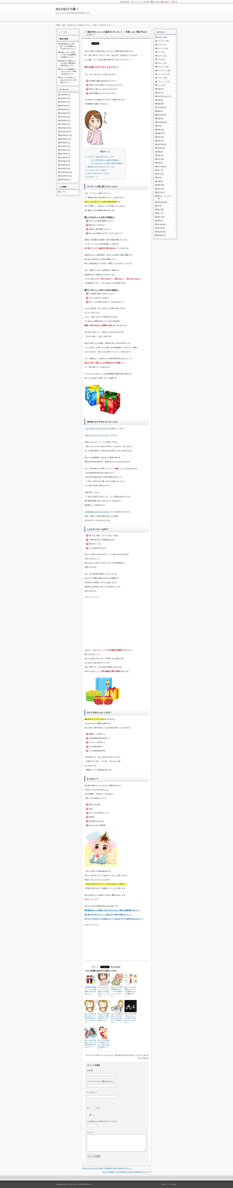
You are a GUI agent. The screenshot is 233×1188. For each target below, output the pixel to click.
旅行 (159, 141)
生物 (159, 163)
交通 (159, 89)
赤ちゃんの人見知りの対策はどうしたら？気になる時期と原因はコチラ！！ (103, 1045)
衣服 (159, 181)
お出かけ (161, 37)
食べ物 (141, 1058)
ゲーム (160, 52)
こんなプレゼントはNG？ (96, 170)
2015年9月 (64, 95)
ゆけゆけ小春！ (67, 9)
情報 (122, 1055)
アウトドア (161, 41)
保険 (159, 100)
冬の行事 (161, 107)
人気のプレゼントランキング (95, 435)
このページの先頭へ (170, 1184)
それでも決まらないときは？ (97, 173)
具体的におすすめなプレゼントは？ (100, 167)
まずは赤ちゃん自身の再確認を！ (106, 160)
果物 (159, 152)
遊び (145, 1055)
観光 (159, 189)
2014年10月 (64, 135)
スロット (161, 63)
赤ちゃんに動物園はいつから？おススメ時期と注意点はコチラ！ (68, 71)
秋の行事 (161, 166)
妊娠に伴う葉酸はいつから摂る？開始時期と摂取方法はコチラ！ (68, 63)
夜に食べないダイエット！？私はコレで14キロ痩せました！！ (108, 914)
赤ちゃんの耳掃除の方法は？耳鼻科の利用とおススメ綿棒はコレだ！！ (103, 1017)
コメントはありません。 (107, 1055)
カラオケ (161, 45)
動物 (159, 111)
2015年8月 (64, 98)
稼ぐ (159, 170)
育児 (128, 1055)
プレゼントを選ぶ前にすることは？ (100, 157)
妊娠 (159, 118)
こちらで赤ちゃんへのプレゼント (97, 428)
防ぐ (159, 213)
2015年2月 (64, 120)
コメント (90, 1132)
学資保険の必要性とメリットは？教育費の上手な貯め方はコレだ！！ (90, 990)
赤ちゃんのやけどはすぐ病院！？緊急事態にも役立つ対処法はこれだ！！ (107, 1168)
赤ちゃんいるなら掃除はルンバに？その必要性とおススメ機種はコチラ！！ (130, 991)
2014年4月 (64, 157)
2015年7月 (64, 102)
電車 (159, 221)
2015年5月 (64, 109)
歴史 (159, 155)
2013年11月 (64, 176)
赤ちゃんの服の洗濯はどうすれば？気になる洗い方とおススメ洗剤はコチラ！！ (117, 1018)
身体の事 (161, 202)
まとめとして (91, 177)
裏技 (159, 185)
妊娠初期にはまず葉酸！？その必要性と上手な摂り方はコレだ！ (68, 46)
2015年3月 (64, 117)
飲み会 (160, 228)
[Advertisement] (116, 624)
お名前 (90, 1070)
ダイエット (161, 67)
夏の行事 (161, 115)
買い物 (160, 192)
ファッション (162, 81)
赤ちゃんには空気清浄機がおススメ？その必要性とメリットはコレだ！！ (117, 991)
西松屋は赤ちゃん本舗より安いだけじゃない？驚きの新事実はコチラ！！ (112, 910)
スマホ (160, 59)
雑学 (159, 217)
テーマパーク (162, 70)
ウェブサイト (92, 1092)
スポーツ (161, 56)
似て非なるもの (163, 96)
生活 (125, 1055)
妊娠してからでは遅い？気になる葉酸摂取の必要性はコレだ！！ (68, 54)
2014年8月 (64, 143)
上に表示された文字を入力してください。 (103, 1121)
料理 (159, 137)
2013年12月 (64, 172)
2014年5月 (64, 154)
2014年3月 (64, 161)
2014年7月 (64, 146)
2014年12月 (64, 128)
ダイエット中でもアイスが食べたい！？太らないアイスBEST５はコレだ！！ (113, 919)
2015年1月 (64, 124)
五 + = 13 (93, 1108)
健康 (159, 104)
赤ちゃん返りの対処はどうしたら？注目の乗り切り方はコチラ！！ (90, 1044)
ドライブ (161, 78)
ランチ (160, 85)
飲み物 (146, 1058)
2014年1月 (64, 168)
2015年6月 (64, 106)
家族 (118, 1055)
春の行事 (161, 144)
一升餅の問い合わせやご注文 (95, 512)
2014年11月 (64, 131)
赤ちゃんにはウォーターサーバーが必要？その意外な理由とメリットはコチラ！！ (103, 991)
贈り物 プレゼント (136, 1055)
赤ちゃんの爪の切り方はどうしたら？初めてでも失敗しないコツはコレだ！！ (130, 1018)
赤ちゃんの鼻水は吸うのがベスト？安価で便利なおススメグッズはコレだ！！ (90, 1018)
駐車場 (160, 235)
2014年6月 (64, 150)
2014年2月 (64, 165)
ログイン (63, 192)
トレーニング (162, 74)
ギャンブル (161, 48)
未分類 (160, 148)
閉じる (107, 151)
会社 (159, 93)
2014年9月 (64, 139)
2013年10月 (64, 180)
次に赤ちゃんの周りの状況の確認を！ (107, 163)
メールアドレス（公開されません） (101, 1081)
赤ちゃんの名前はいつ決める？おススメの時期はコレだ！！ (68, 80)
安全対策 (161, 122)
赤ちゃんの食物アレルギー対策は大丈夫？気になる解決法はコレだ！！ (126, 1172)
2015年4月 (64, 113)
